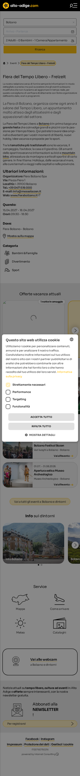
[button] (40, 435)
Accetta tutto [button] (41, 417)
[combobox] (71, 339)
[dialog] (40, 388)
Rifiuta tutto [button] (41, 426)
